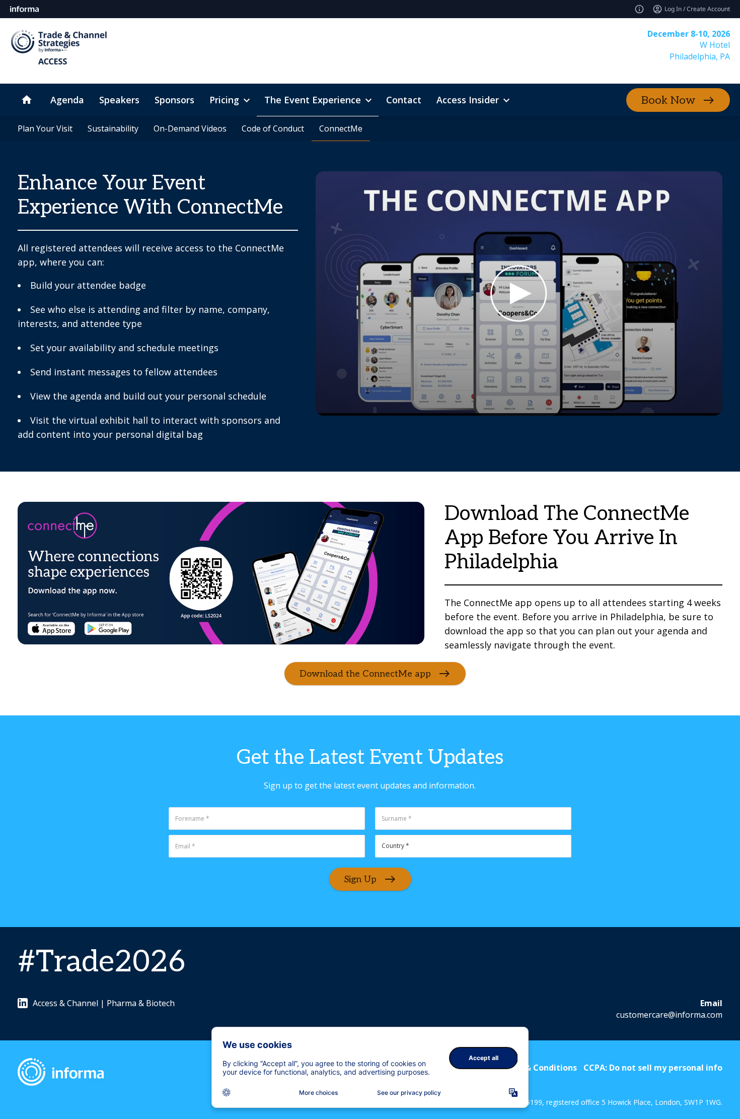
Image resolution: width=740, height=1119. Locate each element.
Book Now (668, 100)
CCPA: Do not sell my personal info (652, 1067)
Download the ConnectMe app (365, 674)
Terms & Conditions (537, 1067)
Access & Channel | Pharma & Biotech (104, 1003)
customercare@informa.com (669, 1014)
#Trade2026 (101, 962)
